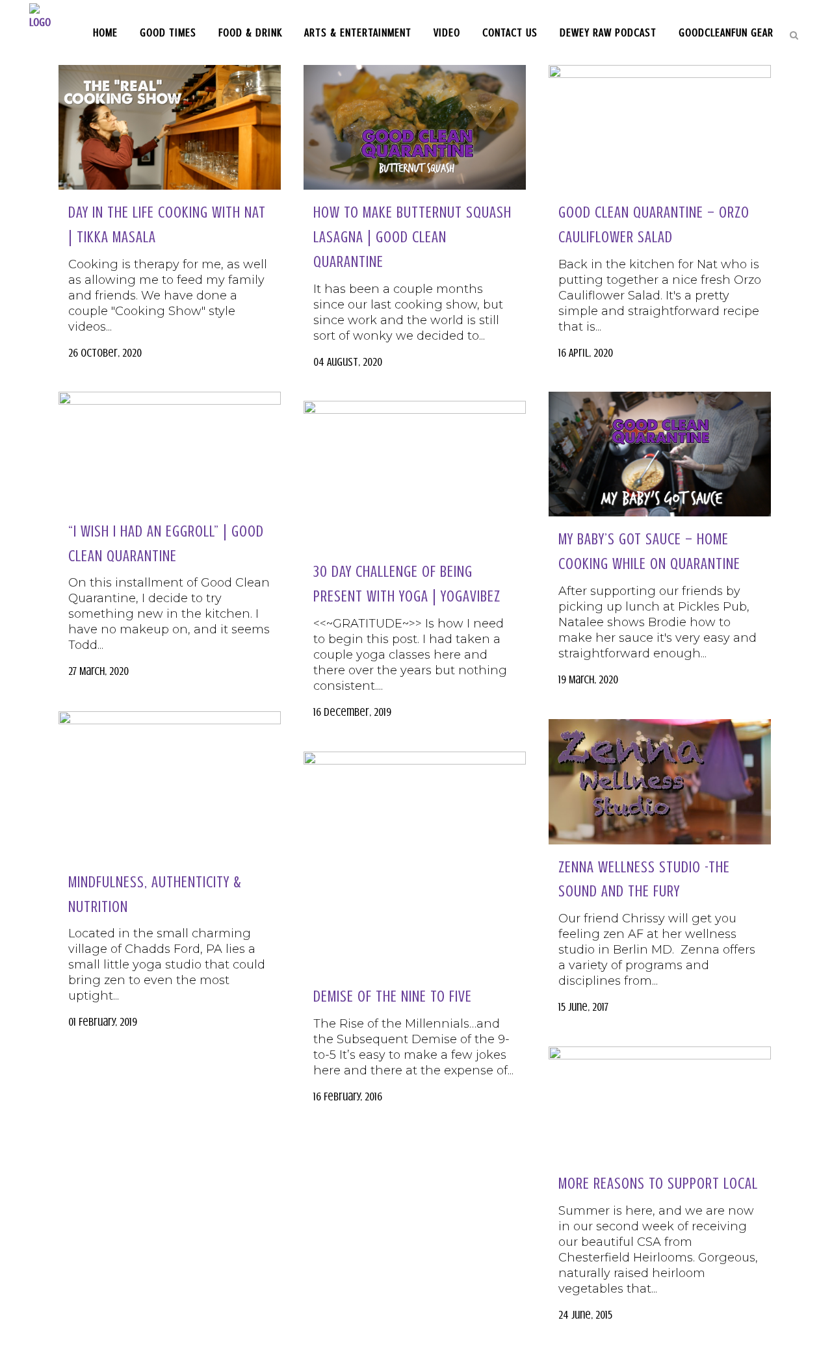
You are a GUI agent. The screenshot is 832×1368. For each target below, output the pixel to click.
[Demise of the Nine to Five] (415, 863)
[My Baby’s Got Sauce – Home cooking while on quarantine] (660, 454)
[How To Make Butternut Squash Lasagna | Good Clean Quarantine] (415, 127)
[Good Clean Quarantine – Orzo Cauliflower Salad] (660, 127)
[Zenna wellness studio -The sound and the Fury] (660, 781)
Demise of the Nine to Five (392, 997)
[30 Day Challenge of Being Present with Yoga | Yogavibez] (415, 475)
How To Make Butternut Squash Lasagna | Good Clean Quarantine (412, 237)
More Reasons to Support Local (658, 1184)
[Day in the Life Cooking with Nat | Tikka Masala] (169, 127)
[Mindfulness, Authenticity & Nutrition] (169, 785)
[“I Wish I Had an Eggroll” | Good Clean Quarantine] (169, 450)
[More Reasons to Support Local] (660, 1103)
